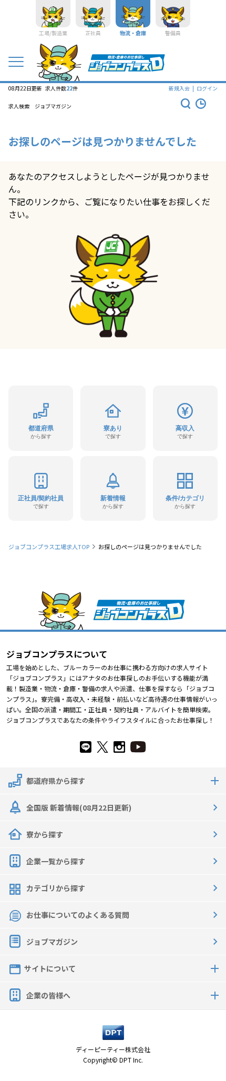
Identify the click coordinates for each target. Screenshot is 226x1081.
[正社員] (93, 13)
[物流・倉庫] (133, 13)
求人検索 (18, 106)
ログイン (207, 88)
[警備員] (173, 13)
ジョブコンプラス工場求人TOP (48, 546)
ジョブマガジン (53, 106)
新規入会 (179, 88)
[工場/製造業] (53, 13)
